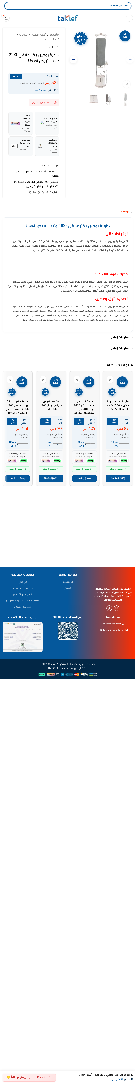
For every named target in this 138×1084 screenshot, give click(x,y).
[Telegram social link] (30, 192)
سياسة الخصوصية (22, 738)
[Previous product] (57, 47)
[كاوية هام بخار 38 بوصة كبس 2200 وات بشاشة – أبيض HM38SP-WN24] (17, 500)
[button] (73, 59)
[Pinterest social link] (39, 192)
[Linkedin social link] (34, 192)
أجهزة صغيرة (38, 35)
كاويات (23, 35)
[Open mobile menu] (129, 18)
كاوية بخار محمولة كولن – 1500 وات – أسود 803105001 (118, 633)
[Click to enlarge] (126, 84)
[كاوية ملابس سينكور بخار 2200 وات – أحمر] (51, 500)
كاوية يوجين (33, 186)
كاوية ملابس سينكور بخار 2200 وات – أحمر (51, 633)
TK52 (46, 182)
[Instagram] (116, 999)
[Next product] (49, 47)
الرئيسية (54, 35)
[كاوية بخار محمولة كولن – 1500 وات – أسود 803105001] (118, 500)
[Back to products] (53, 47)
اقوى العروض (34, 182)
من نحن (22, 732)
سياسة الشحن (22, 757)
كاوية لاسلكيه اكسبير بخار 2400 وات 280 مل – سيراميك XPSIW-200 (84, 636)
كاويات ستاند (51, 39)
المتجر (67, 738)
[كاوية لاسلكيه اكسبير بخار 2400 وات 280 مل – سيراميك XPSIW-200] (84, 500)
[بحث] (9, 5)
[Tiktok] (109, 999)
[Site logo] (68, 18)
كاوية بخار (48, 186)
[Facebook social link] (47, 192)
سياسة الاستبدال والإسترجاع (23, 750)
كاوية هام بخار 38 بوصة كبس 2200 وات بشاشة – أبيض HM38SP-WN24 (17, 634)
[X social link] (43, 192)
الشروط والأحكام (22, 744)
